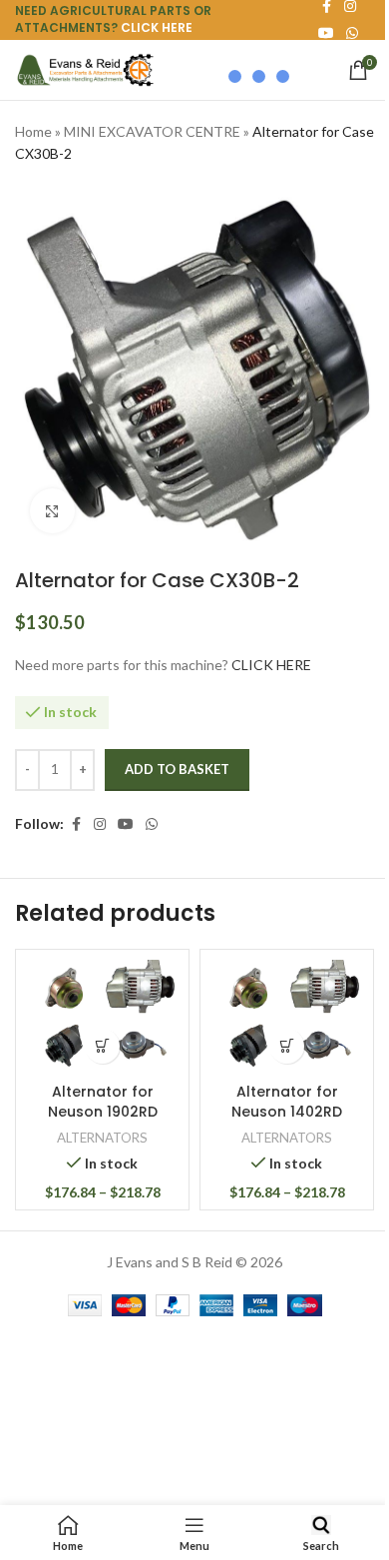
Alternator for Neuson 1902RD (103, 1102)
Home (33, 131)
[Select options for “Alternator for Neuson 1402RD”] (286, 1046)
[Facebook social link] (76, 824)
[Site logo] (85, 68)
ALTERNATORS (102, 1138)
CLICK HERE (157, 27)
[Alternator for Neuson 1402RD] (286, 1016)
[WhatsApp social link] (352, 33)
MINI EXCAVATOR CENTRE (152, 131)
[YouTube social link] (126, 824)
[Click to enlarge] (52, 510)
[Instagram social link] (100, 824)
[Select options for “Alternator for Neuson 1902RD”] (102, 1046)
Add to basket (177, 769)
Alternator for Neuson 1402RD (286, 1102)
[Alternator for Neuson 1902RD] (102, 1016)
